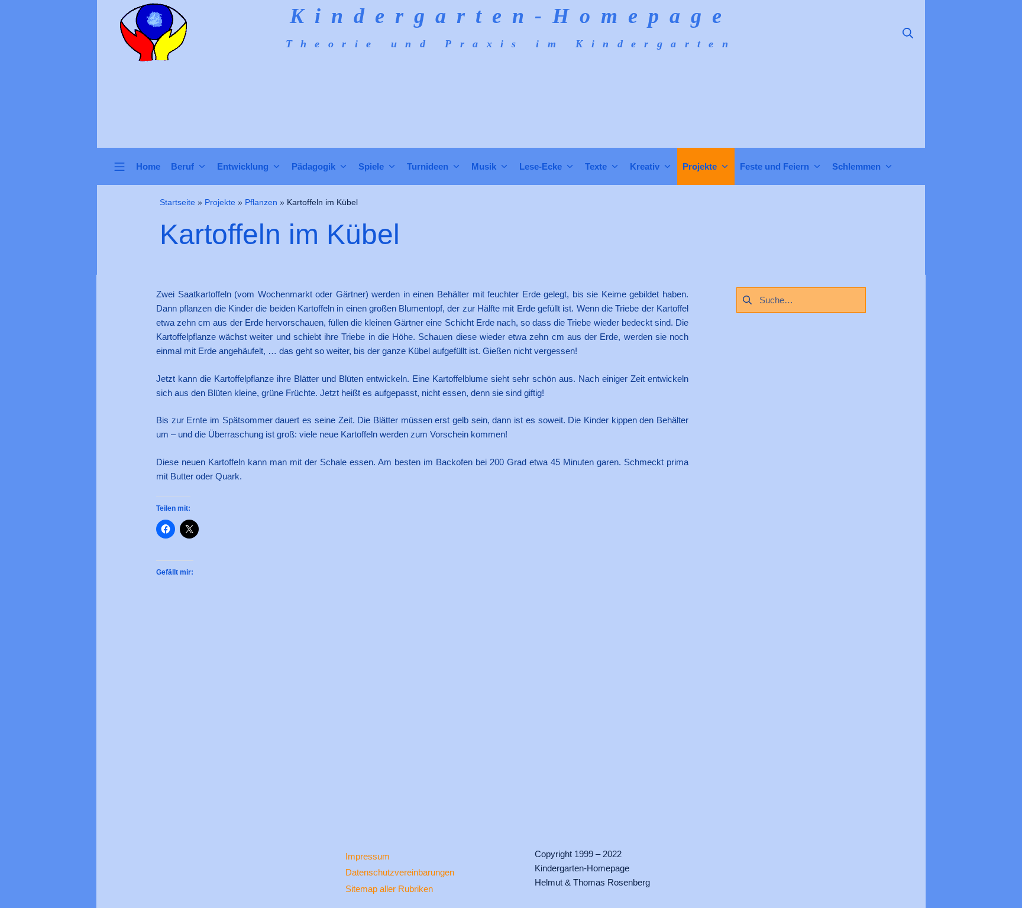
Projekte (220, 202)
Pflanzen (261, 202)
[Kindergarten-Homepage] (153, 32)
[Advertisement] (422, 712)
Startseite (177, 202)
